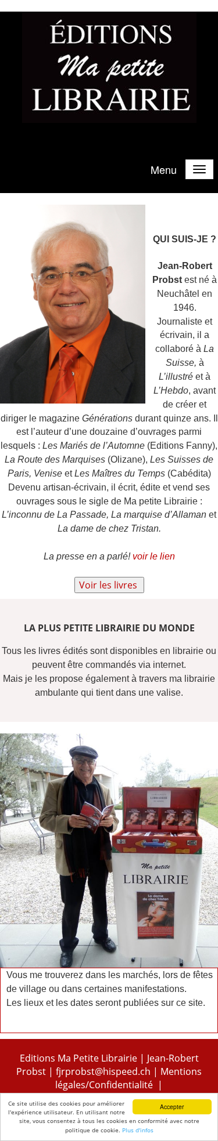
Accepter (172, 1106)
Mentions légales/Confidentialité (128, 1078)
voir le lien (154, 556)
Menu (164, 169)
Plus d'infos (137, 1130)
